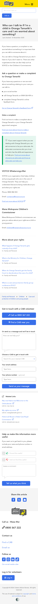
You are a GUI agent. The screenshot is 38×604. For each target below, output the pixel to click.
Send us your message (19, 386)
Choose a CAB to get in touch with (15, 354)
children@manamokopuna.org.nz (19, 228)
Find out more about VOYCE (12, 201)
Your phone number (13, 375)
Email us (6, 547)
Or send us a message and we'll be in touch (18, 331)
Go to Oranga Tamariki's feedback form (16, 108)
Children (22, 297)
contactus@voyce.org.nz (16, 197)
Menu (28, 4)
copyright (26, 594)
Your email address (9, 365)
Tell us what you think (16, 483)
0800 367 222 (13, 527)
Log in (9, 577)
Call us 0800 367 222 (20, 315)
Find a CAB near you (19, 322)
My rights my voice (9, 410)
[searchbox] (19, 10)
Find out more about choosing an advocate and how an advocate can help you (17, 158)
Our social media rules (10, 564)
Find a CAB (7, 542)
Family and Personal (8, 297)
